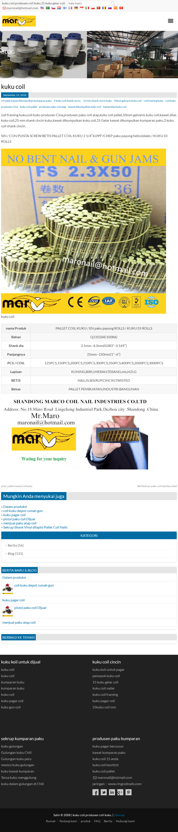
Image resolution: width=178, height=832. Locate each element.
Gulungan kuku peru (16, 759)
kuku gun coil (11, 707)
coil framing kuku (153, 100)
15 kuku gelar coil (105, 682)
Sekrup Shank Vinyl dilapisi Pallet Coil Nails (35, 527)
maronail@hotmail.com (22, 8)
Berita (12, 545)
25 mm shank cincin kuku (97, 100)
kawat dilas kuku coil (114, 106)
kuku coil (7, 669)
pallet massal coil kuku (16, 486)
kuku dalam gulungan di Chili (22, 784)
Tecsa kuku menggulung (18, 777)
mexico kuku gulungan (17, 765)
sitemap (119, 815)
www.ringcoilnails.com (125, 784)
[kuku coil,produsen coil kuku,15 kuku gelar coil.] (19, 25)
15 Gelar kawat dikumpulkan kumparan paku (26, 100)
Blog (173, 58)
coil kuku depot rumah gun (23, 511)
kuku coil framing (105, 694)
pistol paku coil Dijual (19, 519)
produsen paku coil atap (52, 106)
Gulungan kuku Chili (16, 752)
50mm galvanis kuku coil (128, 100)
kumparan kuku (12, 682)
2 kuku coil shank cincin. (67, 100)
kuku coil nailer (103, 688)
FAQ (97, 821)
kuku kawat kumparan (17, 771)
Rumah (51, 821)
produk (86, 821)
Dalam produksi (15, 506)
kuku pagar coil (14, 515)
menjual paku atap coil (19, 523)
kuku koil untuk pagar (108, 669)
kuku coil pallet (28, 106)
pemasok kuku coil (106, 676)
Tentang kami (68, 821)
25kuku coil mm (104, 707)
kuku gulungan (12, 746)
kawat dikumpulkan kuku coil (84, 106)
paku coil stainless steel (157, 486)
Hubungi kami (125, 821)
